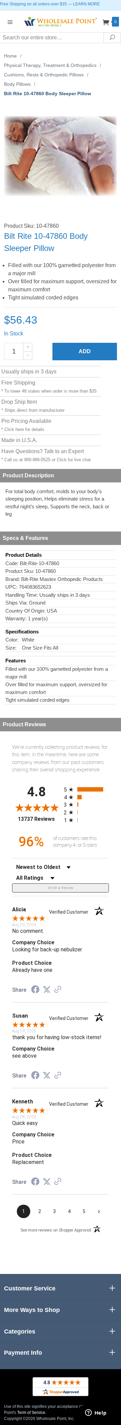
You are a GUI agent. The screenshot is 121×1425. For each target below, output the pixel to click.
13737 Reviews (39, 819)
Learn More (86, 4)
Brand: (12, 579)
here (19, 429)
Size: (10, 648)
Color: (11, 640)
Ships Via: (16, 603)
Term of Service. (31, 1412)
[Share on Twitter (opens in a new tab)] (47, 990)
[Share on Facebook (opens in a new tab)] (35, 990)
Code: (11, 563)
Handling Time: (21, 595)
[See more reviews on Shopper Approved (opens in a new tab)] (58, 990)
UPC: (11, 587)
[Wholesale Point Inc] (60, 21)
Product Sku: (19, 571)
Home (10, 56)
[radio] (86, 789)
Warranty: (16, 618)
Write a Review (61, 888)
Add (85, 351)
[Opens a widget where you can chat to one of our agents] (95, 1413)
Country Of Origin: (25, 611)
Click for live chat (74, 459)
